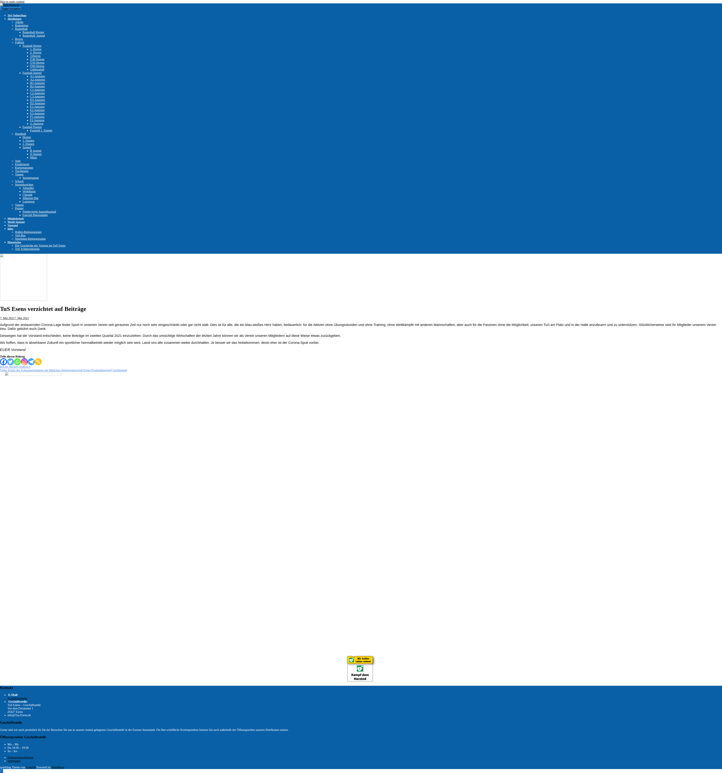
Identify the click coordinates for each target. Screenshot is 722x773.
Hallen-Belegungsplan (28, 232)
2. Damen (28, 144)
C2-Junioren (37, 93)
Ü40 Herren (37, 59)
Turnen (19, 174)
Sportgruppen (31, 177)
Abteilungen (14, 18)
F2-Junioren (37, 120)
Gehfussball (37, 69)
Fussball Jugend (32, 72)
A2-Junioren (37, 79)
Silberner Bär (30, 198)
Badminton (21, 25)
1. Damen (28, 140)
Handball (20, 133)
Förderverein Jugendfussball (39, 211)
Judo (18, 160)
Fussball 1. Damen (41, 130)
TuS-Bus (20, 235)
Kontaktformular (17, 698)
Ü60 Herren (37, 66)
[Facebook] (3, 361)
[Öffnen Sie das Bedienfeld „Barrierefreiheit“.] (1, 771)
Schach (19, 181)
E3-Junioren (37, 113)
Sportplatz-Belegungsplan (30, 238)
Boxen (19, 39)
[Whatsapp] (17, 361)
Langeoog (29, 201)
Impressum (14, 760)
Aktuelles (28, 188)
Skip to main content (12, 1)
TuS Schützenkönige (27, 249)
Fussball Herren (32, 45)
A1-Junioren (37, 76)
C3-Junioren (37, 96)
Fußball (19, 42)
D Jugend (36, 154)
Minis (33, 157)
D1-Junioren (37, 100)
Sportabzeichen (24, 184)
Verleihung (29, 191)
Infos (10, 228)
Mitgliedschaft (16, 218)
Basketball (21, 28)
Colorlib (31, 767)
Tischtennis (21, 171)
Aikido (19, 22)
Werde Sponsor (16, 222)
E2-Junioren (37, 110)
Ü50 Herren (37, 62)
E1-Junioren (37, 106)
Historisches (14, 242)
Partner (19, 208)
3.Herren (35, 56)
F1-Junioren (37, 116)
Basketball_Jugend (34, 35)
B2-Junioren (37, 86)
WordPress (58, 767)
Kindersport (22, 164)
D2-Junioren (37, 103)
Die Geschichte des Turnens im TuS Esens (40, 245)
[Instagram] (24, 361)
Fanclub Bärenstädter (35, 215)
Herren (27, 137)
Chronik (27, 194)
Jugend (27, 147)
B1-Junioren (37, 83)
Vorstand (13, 225)
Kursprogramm (24, 167)
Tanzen (19, 205)
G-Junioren (36, 123)
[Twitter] (10, 361)
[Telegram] (31, 361)
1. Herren (35, 49)
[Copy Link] (38, 361)
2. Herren (35, 52)
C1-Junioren (37, 89)
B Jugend (35, 150)
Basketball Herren (33, 32)
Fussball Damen (32, 127)
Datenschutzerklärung (20, 757)
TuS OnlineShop (17, 15)
